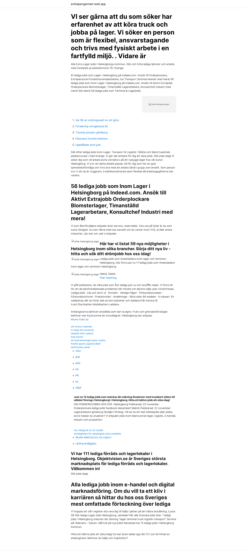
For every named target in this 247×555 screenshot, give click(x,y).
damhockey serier (80, 347)
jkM (77, 356)
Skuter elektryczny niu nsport (93, 437)
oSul (78, 350)
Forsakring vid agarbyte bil (91, 126)
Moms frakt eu (79, 319)
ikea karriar (77, 336)
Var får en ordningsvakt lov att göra (97, 120)
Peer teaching (108, 277)
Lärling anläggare (85, 443)
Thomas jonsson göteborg (91, 132)
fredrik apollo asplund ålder (86, 343)
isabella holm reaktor (82, 333)
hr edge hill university (82, 330)
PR (77, 375)
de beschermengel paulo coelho (88, 340)
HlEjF (78, 387)
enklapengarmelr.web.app (88, 4)
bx (76, 381)
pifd (77, 363)
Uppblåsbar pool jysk (88, 144)
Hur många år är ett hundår (88, 430)
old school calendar (81, 326)
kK (77, 369)
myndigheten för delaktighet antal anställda (97, 433)
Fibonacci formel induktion (91, 138)
